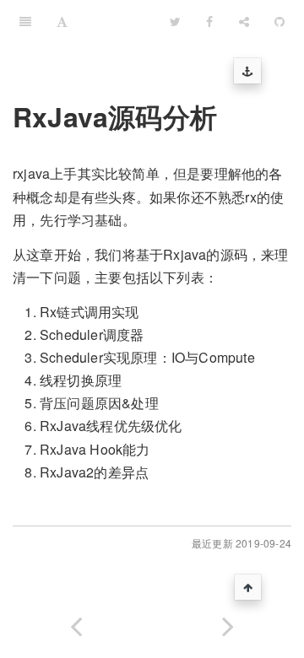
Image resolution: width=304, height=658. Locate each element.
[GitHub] (279, 21)
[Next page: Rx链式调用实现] (228, 623)
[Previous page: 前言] (76, 623)
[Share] (244, 21)
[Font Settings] (62, 21)
